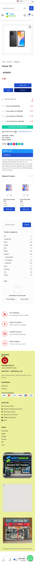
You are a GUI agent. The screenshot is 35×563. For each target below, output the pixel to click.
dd (5, 236)
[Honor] (7, 72)
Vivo (5, 272)
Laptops (6, 254)
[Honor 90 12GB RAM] (10, 187)
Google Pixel (7, 239)
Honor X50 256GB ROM (13, 106)
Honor (11, 135)
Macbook (8, 263)
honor (7, 137)
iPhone (6, 251)
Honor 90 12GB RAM (10, 199)
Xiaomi (6, 275)
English (20, 1)
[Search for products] (31, 8)
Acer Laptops (9, 257)
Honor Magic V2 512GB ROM (15, 111)
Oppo (5, 266)
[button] (29, 176)
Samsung (6, 269)
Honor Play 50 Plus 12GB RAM (15, 121)
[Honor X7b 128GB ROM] (27, 187)
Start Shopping (11, 299)
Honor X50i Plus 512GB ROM (15, 116)
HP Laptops (8, 260)
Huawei (6, 245)
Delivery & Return (9, 131)
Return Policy (24, 299)
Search (26, 224)
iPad (5, 248)
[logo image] (10, 15)
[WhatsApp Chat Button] (30, 558)
